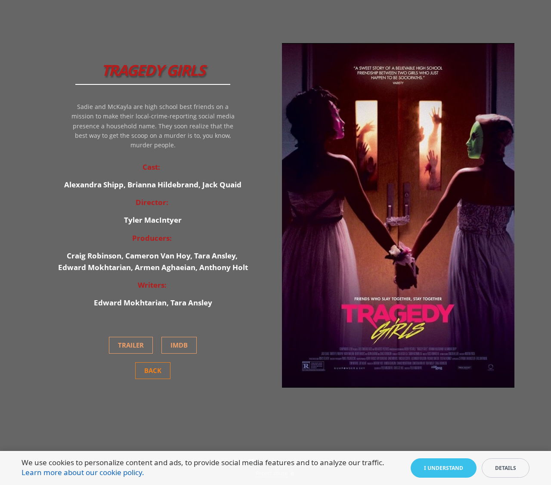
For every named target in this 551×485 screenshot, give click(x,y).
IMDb (179, 345)
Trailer (131, 345)
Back (152, 370)
